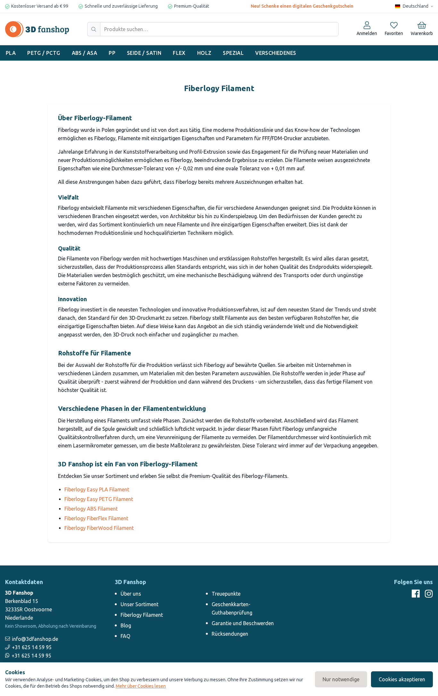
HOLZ (204, 53)
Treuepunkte (226, 594)
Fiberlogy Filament (142, 615)
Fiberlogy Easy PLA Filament (96, 489)
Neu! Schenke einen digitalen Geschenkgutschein (302, 6)
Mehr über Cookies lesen (141, 686)
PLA (11, 53)
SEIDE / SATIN (144, 53)
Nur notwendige (341, 679)
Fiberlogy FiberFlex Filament (96, 518)
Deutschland (415, 6)
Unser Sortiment (139, 604)
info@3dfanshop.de (35, 639)
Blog (126, 625)
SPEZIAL (233, 53)
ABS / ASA (84, 53)
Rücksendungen (230, 634)
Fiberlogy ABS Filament (91, 509)
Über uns (131, 594)
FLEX (179, 53)
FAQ (125, 636)
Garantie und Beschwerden (243, 623)
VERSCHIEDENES (275, 53)
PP (112, 53)
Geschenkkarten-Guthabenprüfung (232, 608)
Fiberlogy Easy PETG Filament (98, 499)
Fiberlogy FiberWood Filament (99, 528)
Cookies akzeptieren (402, 679)
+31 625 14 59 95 (32, 647)
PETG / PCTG (43, 53)
